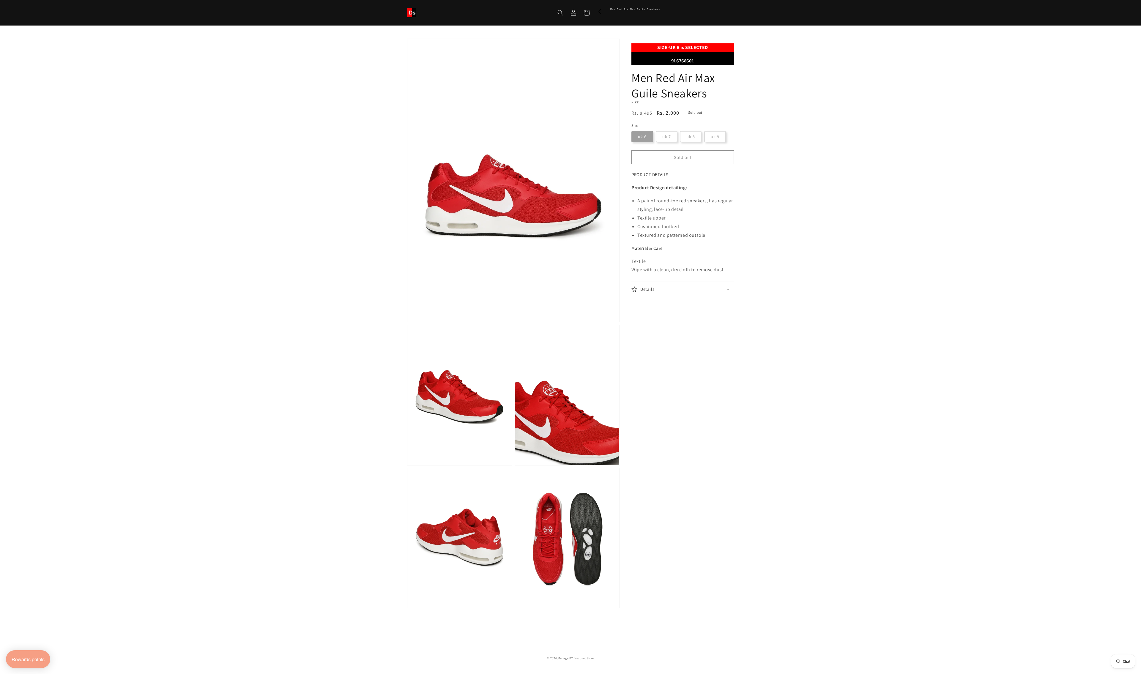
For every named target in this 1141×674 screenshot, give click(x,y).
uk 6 (642, 136)
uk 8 (690, 136)
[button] (560, 12)
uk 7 (666, 136)
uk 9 (715, 136)
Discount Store (584, 658)
